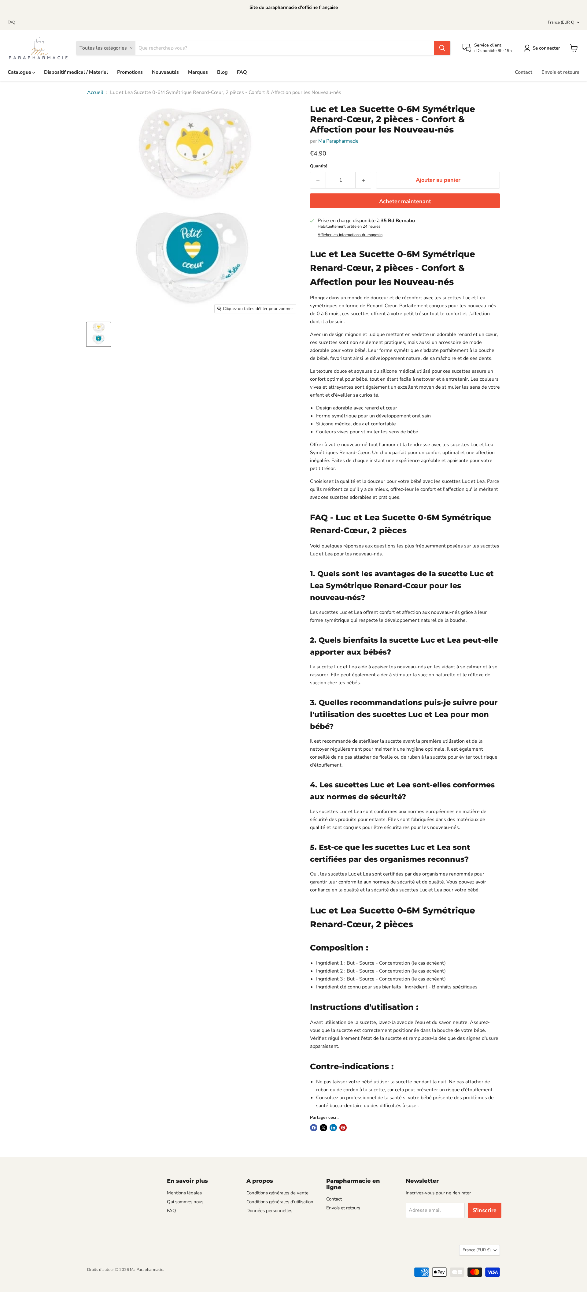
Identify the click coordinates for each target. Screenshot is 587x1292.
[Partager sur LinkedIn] (333, 1127)
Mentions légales (184, 1193)
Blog (222, 72)
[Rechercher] (442, 48)
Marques (198, 72)
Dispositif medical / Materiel (76, 72)
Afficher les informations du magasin (350, 235)
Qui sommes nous (185, 1202)
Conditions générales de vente (277, 1193)
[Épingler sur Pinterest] (343, 1127)
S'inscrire (485, 1210)
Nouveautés (165, 72)
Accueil (95, 92)
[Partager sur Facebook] (313, 1127)
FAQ (11, 22)
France (561, 22)
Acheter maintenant (405, 201)
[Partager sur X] (323, 1127)
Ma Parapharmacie (338, 141)
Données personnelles (269, 1211)
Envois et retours (560, 72)
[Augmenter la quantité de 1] (363, 180)
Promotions (130, 72)
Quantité (318, 166)
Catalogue (20, 72)
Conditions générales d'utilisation (279, 1202)
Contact (523, 72)
